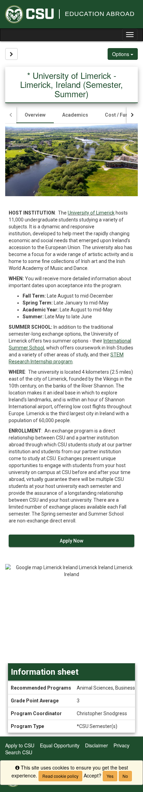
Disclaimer (96, 745)
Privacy (121, 745)
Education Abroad (100, 13)
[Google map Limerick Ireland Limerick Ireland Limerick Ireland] (71, 613)
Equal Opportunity (59, 745)
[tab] (35, 115)
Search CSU (18, 752)
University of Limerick (91, 213)
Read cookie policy (60, 776)
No (125, 776)
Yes (110, 776)
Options (121, 54)
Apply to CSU (19, 745)
